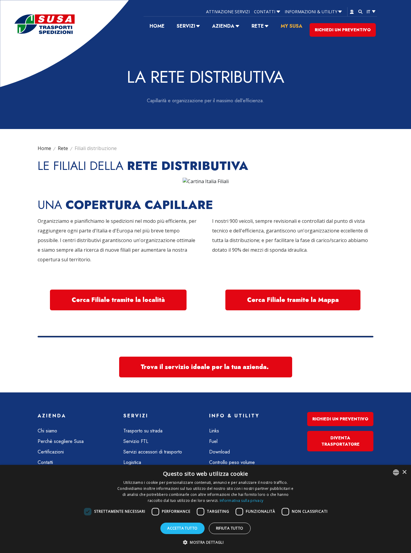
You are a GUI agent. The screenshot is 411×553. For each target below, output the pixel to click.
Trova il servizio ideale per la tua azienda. (205, 367)
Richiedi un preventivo (340, 419)
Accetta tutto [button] (182, 528)
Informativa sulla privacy (242, 500)
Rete (63, 148)
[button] (205, 542)
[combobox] (396, 472)
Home (44, 148)
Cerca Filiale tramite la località (118, 300)
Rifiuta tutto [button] (229, 528)
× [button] (404, 472)
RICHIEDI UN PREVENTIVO (343, 30)
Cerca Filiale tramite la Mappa (293, 300)
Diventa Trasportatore (340, 441)
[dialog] (205, 509)
